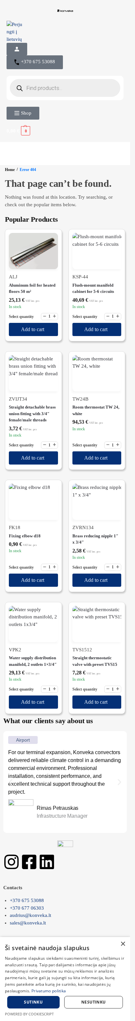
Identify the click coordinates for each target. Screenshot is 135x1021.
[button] (23, 113)
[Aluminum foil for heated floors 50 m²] (33, 251)
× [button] (122, 944)
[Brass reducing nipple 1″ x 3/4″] (97, 502)
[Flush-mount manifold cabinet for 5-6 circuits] (97, 251)
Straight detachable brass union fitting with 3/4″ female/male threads (32, 413)
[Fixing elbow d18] (33, 502)
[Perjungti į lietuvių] (65, 32)
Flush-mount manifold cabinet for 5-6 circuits (93, 288)
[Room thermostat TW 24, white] (97, 373)
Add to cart (32, 329)
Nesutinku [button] (93, 1002)
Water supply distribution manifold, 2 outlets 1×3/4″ (33, 661)
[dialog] (65, 979)
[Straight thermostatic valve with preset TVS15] (97, 624)
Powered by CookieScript (29, 1013)
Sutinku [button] (33, 1002)
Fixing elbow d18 (25, 535)
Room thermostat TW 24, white (95, 410)
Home (10, 169)
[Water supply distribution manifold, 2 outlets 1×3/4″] (33, 624)
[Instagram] (11, 862)
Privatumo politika (48, 991)
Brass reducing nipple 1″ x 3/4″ (95, 539)
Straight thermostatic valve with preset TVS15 (94, 661)
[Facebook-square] (29, 862)
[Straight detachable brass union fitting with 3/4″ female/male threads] (33, 373)
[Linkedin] (47, 862)
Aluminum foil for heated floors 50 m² (32, 288)
